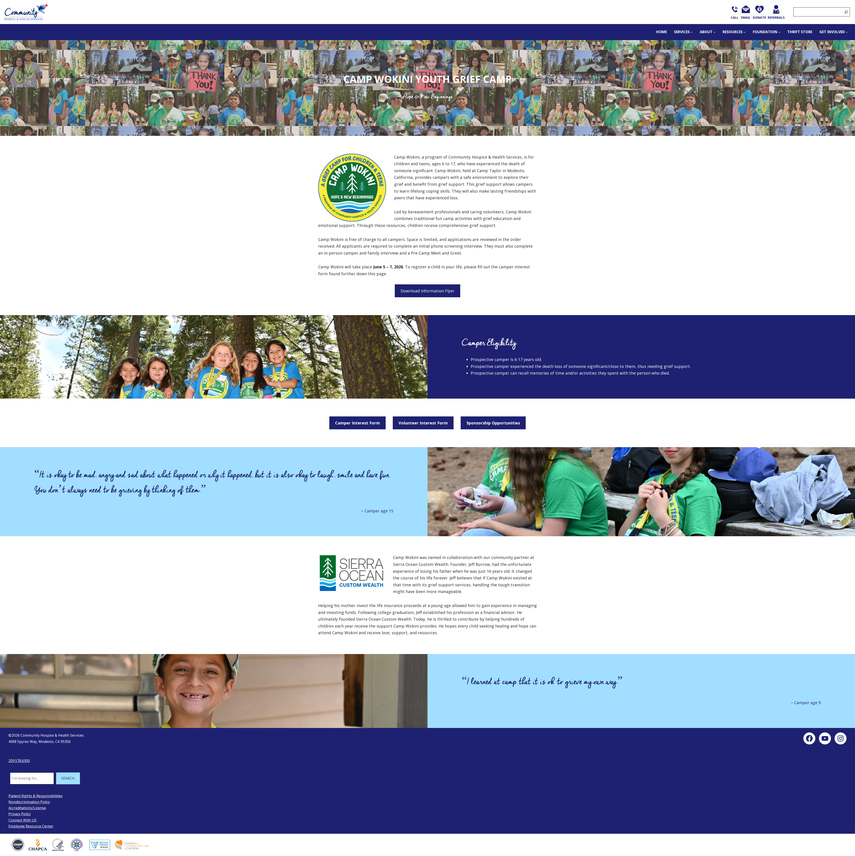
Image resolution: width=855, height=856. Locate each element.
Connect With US (22, 820)
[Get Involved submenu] (847, 32)
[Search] (846, 11)
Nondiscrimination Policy (29, 801)
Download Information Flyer (427, 290)
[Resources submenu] (744, 32)
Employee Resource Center (30, 826)
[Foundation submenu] (779, 32)
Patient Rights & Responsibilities (35, 795)
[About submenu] (714, 32)
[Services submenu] (691, 32)
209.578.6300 (19, 760)
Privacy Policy (19, 813)
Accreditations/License (27, 807)
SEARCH (68, 778)
